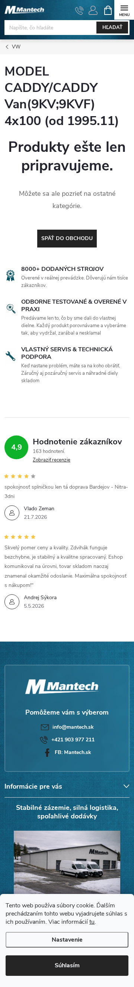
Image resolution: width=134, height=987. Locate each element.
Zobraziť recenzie (51, 460)
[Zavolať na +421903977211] (79, 10)
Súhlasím (67, 965)
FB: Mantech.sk (73, 752)
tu (92, 922)
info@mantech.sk (73, 727)
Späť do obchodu (67, 238)
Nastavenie (67, 940)
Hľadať (112, 27)
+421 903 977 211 (73, 739)
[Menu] (124, 10)
